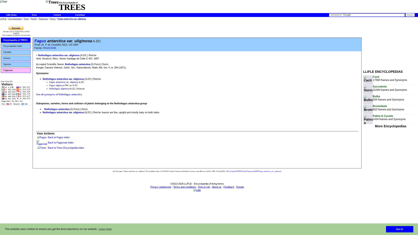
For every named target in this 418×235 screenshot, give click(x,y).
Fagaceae (43, 19)
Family (34, 19)
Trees (34, 15)
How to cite (204, 187)
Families (7, 52)
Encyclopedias (15, 19)
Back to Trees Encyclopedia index (66, 147)
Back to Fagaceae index (61, 142)
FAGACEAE (49, 48)
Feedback (229, 187)
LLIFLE (3, 19)
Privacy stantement (160, 187)
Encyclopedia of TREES (15, 40)
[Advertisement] (390, 44)
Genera (6, 58)
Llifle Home (11, 15)
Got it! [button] (399, 229)
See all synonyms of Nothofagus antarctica (59, 94)
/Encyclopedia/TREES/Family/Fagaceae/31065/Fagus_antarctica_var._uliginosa (253, 171)
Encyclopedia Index (12, 46)
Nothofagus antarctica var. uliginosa (63, 79)
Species (7, 64)
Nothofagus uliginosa (59, 88)
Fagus (53, 19)
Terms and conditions (184, 187)
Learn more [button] (105, 229)
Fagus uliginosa (56, 85)
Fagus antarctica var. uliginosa (72, 19)
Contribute (80, 15)
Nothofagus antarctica (77, 64)
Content (57, 15)
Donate (240, 187)
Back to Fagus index (59, 137)
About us (216, 187)
